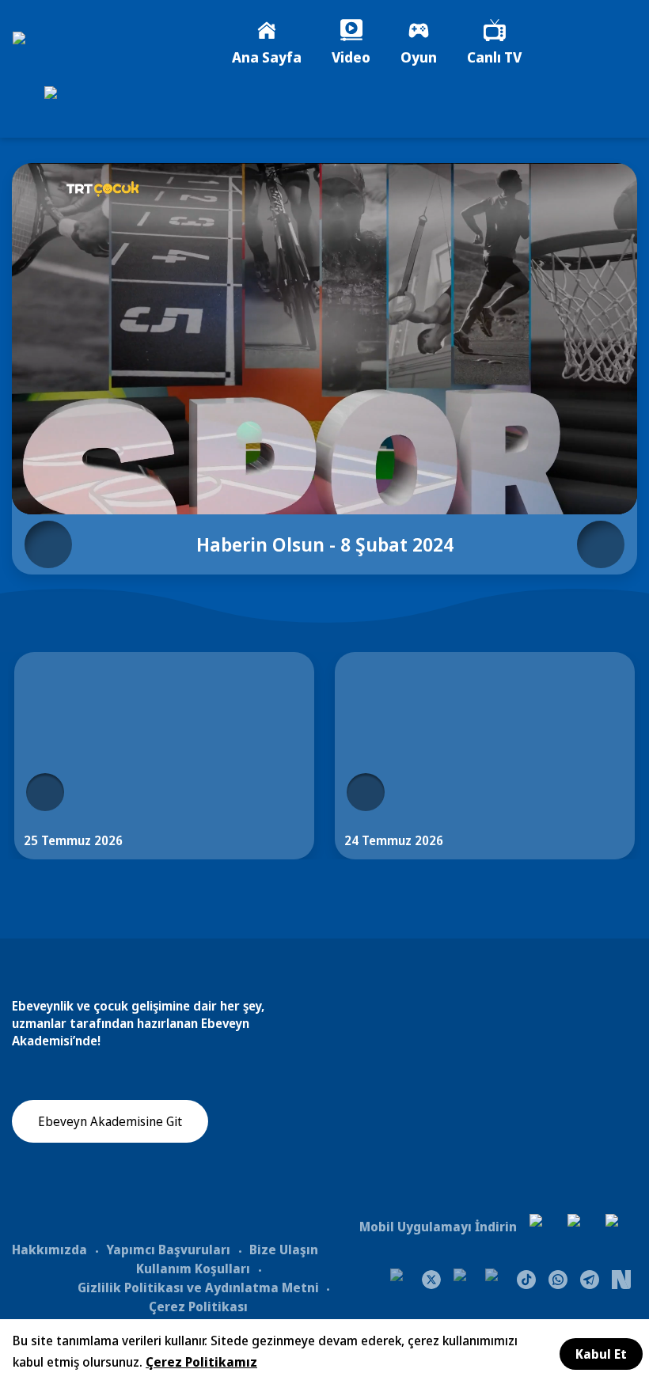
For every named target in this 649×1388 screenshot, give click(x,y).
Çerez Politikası (198, 1306)
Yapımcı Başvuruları (168, 1249)
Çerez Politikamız (201, 1362)
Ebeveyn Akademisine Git (110, 1121)
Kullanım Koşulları (193, 1268)
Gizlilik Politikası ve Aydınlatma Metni (198, 1287)
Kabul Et (601, 1354)
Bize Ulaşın (283, 1249)
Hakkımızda (49, 1249)
